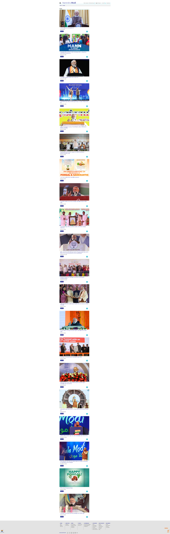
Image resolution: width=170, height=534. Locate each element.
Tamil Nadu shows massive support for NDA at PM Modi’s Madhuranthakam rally (72, 152)
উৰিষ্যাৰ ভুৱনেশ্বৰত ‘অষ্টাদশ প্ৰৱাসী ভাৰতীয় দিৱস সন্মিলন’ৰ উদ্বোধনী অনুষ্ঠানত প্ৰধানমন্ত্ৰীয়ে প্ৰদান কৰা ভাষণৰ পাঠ (72, 383)
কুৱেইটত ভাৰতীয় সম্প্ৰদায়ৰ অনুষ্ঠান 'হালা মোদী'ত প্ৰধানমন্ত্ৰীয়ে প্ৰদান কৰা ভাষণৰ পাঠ (73, 436)
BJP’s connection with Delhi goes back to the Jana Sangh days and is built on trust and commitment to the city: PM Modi (74, 252)
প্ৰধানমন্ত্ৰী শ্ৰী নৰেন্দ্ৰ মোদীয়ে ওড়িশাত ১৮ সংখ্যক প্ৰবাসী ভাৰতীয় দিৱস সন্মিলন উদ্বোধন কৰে (74, 409)
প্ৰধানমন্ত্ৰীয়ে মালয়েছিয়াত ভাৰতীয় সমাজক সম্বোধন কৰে (69, 77)
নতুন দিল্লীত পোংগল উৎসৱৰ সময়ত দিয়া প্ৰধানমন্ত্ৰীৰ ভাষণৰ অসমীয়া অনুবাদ (72, 513)
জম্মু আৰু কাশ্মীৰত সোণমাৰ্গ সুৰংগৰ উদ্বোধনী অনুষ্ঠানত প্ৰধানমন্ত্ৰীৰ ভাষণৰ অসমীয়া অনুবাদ (73, 331)
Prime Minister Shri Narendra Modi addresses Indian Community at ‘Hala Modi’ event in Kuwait (74, 461)
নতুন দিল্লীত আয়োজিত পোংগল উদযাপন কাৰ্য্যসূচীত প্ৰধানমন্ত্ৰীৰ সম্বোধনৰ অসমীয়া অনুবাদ (73, 202)
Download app (2, 532)
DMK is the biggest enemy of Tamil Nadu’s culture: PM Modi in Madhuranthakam (73, 127)
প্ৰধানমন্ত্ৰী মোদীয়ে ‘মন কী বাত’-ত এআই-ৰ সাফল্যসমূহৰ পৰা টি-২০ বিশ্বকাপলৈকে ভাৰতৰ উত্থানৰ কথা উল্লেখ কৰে (73, 52)
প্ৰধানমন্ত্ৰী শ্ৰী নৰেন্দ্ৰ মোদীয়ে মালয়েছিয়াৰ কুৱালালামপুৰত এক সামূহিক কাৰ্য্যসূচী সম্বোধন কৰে (74, 102)
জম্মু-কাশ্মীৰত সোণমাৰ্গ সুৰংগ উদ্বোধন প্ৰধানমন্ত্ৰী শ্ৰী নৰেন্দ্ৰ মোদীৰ (71, 357)
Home (61, 5)
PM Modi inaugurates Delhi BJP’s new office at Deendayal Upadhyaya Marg (72, 277)
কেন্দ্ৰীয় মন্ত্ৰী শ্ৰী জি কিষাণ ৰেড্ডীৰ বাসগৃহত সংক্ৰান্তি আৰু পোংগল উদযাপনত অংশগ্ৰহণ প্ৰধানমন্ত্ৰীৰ (74, 304)
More (62, 31)
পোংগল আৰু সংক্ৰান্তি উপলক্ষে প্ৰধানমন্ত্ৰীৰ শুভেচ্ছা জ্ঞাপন (69, 177)
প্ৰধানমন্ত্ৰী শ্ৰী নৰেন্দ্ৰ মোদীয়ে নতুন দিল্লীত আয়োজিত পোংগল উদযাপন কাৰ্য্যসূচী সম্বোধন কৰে (73, 227)
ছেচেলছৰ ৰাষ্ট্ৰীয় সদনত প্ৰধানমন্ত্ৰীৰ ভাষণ (67, 28)
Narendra (69, 3)
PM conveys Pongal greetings (66, 488)
